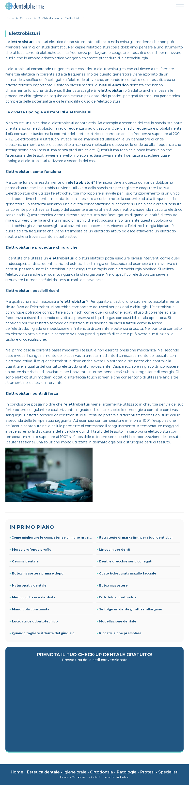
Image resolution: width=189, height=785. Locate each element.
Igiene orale (74, 772)
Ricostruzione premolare (120, 633)
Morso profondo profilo (31, 549)
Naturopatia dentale (29, 585)
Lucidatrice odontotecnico (35, 621)
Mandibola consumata (30, 609)
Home (17, 772)
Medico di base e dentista (33, 597)
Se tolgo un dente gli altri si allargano (130, 609)
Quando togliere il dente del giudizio (43, 633)
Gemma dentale (25, 561)
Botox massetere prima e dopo (37, 573)
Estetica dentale (43, 772)
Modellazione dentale (117, 621)
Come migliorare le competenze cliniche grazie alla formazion (52, 537)
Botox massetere (113, 585)
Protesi (147, 772)
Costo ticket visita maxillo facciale (127, 573)
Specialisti (168, 772)
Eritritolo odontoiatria (118, 597)
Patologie (126, 772)
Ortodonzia (101, 772)
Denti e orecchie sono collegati (125, 561)
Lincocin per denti (114, 549)
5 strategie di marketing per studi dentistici (136, 537)
